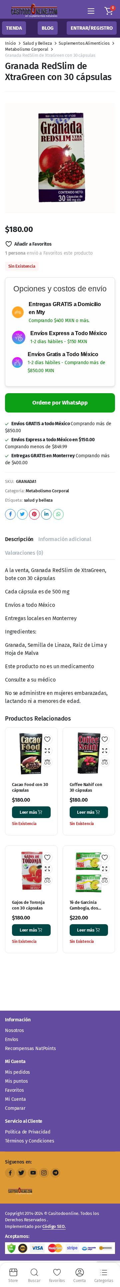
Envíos (11, 1039)
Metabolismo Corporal (26, 49)
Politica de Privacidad (27, 1132)
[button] (108, 11)
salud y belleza (38, 500)
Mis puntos (16, 1081)
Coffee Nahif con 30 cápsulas (86, 787)
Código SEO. (53, 1226)
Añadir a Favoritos (33, 244)
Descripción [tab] (19, 539)
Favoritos (14, 1090)
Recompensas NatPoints (30, 1048)
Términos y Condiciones (29, 1141)
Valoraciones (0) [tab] (24, 553)
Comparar (15, 1108)
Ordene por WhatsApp (60, 402)
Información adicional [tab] (64, 539)
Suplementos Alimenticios (84, 43)
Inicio (10, 43)
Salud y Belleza (37, 43)
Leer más (28, 812)
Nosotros (14, 1030)
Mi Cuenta (15, 1099)
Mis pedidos (17, 1072)
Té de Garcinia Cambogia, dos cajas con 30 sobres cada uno (89, 911)
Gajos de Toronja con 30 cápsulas (28, 905)
